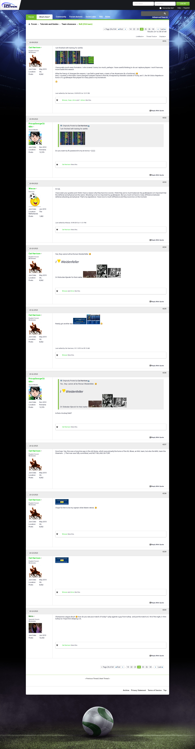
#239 (164, 552)
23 (138, 29)
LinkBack (139, 36)
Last (162, 29)
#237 (164, 444)
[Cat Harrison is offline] (35, 60)
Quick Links (91, 17)
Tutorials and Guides (49, 24)
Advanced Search (160, 17)
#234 (164, 247)
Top (164, 690)
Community (61, 17)
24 (142, 29)
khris (74, 100)
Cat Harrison (66, 164)
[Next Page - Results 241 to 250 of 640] (158, 29)
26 (149, 29)
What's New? (44, 17)
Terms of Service (155, 690)
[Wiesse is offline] (35, 200)
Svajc (70, 100)
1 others (82, 100)
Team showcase (69, 24)
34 (153, 29)
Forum (31, 17)
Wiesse (64, 100)
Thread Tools (151, 36)
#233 (164, 182)
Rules (107, 17)
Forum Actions (75, 17)
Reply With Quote (157, 111)
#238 (164, 493)
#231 (164, 41)
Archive (126, 690)
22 (134, 29)
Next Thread (104, 679)
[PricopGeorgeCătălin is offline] (35, 138)
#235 (164, 309)
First (121, 29)
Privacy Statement (138, 690)
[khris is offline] (35, 628)
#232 (164, 118)
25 (146, 29)
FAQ (101, 17)
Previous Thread (92, 679)
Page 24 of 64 (111, 29)
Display (161, 36)
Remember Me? (168, 8)
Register (186, 8)
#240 (164, 610)
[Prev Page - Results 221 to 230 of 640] (125, 29)
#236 (164, 373)
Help (179, 8)
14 (130, 29)
